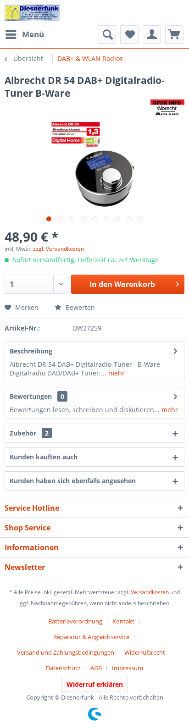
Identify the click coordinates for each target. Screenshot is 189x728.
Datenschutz (63, 668)
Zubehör (29, 433)
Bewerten (79, 307)
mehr (115, 373)
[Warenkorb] (174, 34)
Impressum (127, 668)
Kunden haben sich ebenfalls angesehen (73, 480)
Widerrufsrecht (144, 652)
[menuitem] (24, 34)
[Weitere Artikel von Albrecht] (167, 107)
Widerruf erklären (95, 684)
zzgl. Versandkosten (58, 249)
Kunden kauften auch (44, 456)
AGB (96, 668)
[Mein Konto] (152, 34)
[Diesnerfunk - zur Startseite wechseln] (32, 13)
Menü (33, 34)
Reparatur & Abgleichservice (91, 637)
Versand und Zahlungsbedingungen (65, 652)
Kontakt (123, 621)
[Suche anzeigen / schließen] (107, 34)
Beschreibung (31, 351)
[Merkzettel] (129, 34)
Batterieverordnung (75, 621)
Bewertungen (31, 396)
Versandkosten (150, 592)
